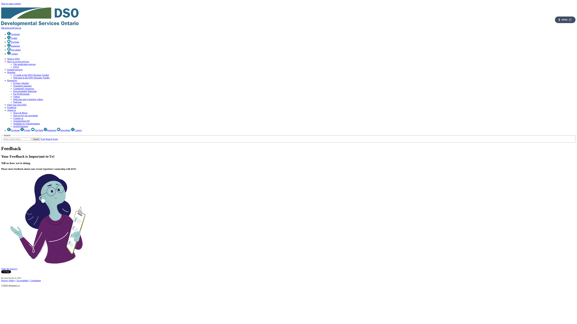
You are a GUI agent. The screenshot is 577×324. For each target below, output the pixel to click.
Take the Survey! (9, 269)
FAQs (16, 67)
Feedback (11, 107)
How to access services (18, 61)
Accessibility (23, 280)
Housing (11, 72)
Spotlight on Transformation (26, 123)
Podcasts (17, 102)
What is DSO (13, 59)
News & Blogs (20, 113)
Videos (16, 96)
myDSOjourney (20, 126)
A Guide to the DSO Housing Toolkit (31, 75)
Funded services (15, 69)
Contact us (18, 118)
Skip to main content (11, 3)
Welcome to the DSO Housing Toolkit (31, 77)
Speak (565, 19)
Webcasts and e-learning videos (28, 99)
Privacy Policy (8, 280)
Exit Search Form (49, 139)
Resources (12, 80)
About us (11, 110)
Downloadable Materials (25, 91)
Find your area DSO (17, 105)
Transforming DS (21, 121)
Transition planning (22, 86)
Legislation (35, 280)
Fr (17, 28)
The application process (24, 64)
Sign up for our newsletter (25, 115)
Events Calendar (21, 83)
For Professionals (21, 94)
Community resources (23, 88)
